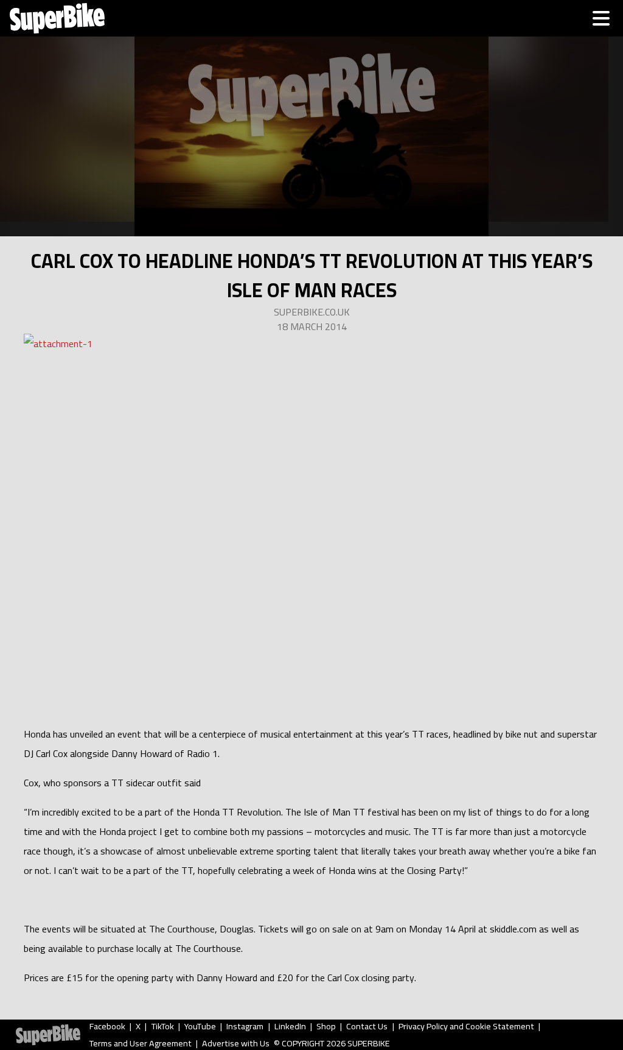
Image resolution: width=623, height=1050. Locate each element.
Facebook (107, 1026)
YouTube (200, 1026)
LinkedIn (290, 1026)
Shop (326, 1026)
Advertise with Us (236, 1043)
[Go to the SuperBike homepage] (57, 18)
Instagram (244, 1026)
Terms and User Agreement (140, 1043)
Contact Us (367, 1026)
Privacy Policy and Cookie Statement (466, 1026)
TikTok (162, 1026)
